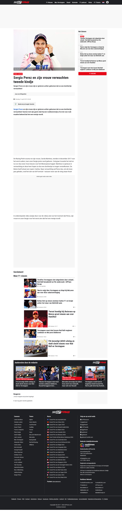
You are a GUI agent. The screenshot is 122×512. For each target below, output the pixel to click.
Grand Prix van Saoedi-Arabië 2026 (59, 427)
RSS (23, 499)
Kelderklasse (98, 490)
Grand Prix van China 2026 (56, 422)
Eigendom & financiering (94, 499)
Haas (30, 432)
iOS (66, 499)
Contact (27, 499)
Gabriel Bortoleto (18, 467)
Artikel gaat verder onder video (44, 176)
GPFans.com (99, 485)
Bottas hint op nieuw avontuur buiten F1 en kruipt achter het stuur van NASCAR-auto (92, 55)
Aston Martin (33, 422)
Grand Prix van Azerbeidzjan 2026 (58, 457)
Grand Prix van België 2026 (56, 444)
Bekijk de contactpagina (86, 474)
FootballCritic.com (100, 482)
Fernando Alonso (19, 457)
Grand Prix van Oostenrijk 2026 (58, 439)
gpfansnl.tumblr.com (87, 437)
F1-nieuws (92, 73)
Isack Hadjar (17, 434)
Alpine (31, 419)
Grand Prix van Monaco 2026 (57, 434)
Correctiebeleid (83, 499)
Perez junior (18, 74)
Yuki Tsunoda (18, 465)
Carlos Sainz (17, 444)
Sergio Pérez (17, 475)
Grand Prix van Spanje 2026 (57, 454)
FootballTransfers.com (86, 482)
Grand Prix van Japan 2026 (57, 424)
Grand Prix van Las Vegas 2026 (58, 472)
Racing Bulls (32, 439)
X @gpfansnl (83, 422)
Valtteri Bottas (18, 472)
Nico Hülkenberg (18, 470)
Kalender (75, 2)
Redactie (13, 499)
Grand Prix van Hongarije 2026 (57, 447)
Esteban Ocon (18, 454)
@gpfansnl (84, 424)
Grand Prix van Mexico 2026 (57, 467)
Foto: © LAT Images (19, 69)
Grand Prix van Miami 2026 (56, 429)
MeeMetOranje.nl (100, 492)
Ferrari (31, 429)
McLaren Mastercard (35, 434)
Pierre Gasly (17, 432)
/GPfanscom (85, 419)
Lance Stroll (17, 460)
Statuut (40, 499)
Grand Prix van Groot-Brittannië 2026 (59, 442)
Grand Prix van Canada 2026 (57, 432)
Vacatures (45, 499)
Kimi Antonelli (18, 447)
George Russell (18, 449)
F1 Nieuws (49, 2)
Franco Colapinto (19, 429)
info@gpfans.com (85, 458)
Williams (31, 444)
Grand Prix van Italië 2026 (56, 452)
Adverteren (34, 499)
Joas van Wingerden (20, 94)
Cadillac (31, 427)
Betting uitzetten (53, 499)
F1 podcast (83, 2)
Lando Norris (17, 424)
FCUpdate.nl (83, 485)
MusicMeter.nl (99, 487)
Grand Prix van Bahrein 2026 (57, 460)
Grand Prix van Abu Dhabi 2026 (58, 477)
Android (61, 499)
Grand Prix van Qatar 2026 (56, 475)
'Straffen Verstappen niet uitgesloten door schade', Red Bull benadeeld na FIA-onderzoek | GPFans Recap (92, 40)
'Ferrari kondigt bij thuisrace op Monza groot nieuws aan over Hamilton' (93, 61)
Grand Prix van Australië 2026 (57, 419)
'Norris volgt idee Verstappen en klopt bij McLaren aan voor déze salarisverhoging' (92, 48)
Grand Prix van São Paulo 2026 (58, 470)
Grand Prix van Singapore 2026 (58, 462)
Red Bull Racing (33, 442)
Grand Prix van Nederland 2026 (58, 449)
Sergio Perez (18, 109)
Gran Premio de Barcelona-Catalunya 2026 (61, 437)
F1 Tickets (97, 2)
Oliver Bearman (18, 452)
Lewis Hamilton (18, 419)
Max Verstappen (60, 2)
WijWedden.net (84, 490)
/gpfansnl (84, 432)
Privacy (19, 499)
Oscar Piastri (17, 427)
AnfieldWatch (84, 492)
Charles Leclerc (18, 422)
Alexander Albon (18, 442)
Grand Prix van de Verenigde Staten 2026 (60, 465)
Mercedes (32, 437)
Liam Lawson (18, 437)
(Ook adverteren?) (57, 481)
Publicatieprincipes (72, 499)
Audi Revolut (32, 424)
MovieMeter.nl (84, 487)
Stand (68, 2)
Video (90, 2)
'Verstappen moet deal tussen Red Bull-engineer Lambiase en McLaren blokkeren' (92, 68)
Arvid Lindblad (18, 462)
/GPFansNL (85, 427)
